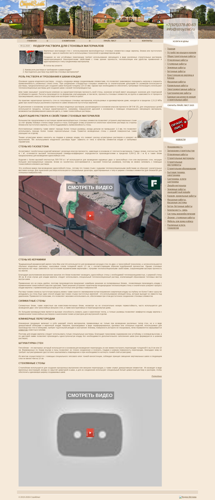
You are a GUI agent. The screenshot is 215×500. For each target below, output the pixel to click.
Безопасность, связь (177, 210)
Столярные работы (177, 63)
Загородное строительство (181, 150)
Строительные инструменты (174, 163)
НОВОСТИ (181, 140)
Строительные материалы (180, 158)
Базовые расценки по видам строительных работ (181, 98)
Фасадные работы (176, 81)
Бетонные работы (176, 71)
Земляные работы (176, 67)
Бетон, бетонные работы (179, 206)
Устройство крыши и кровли (181, 52)
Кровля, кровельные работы (181, 195)
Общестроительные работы (181, 56)
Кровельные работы (177, 85)
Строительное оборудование (181, 168)
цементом (23, 330)
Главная (171, 48)
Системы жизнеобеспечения (181, 213)
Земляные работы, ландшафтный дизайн (178, 190)
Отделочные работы (177, 60)
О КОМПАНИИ (68, 41)
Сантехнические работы (179, 93)
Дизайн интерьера (176, 185)
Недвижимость (175, 146)
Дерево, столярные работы (181, 217)
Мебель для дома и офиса (180, 221)
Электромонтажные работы (181, 89)
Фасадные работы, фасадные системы (177, 201)
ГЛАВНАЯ (32, 41)
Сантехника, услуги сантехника (176, 180)
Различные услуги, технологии (176, 226)
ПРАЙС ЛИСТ (110, 41)
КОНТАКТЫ (147, 41)
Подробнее (157, 376)
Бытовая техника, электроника (176, 174)
